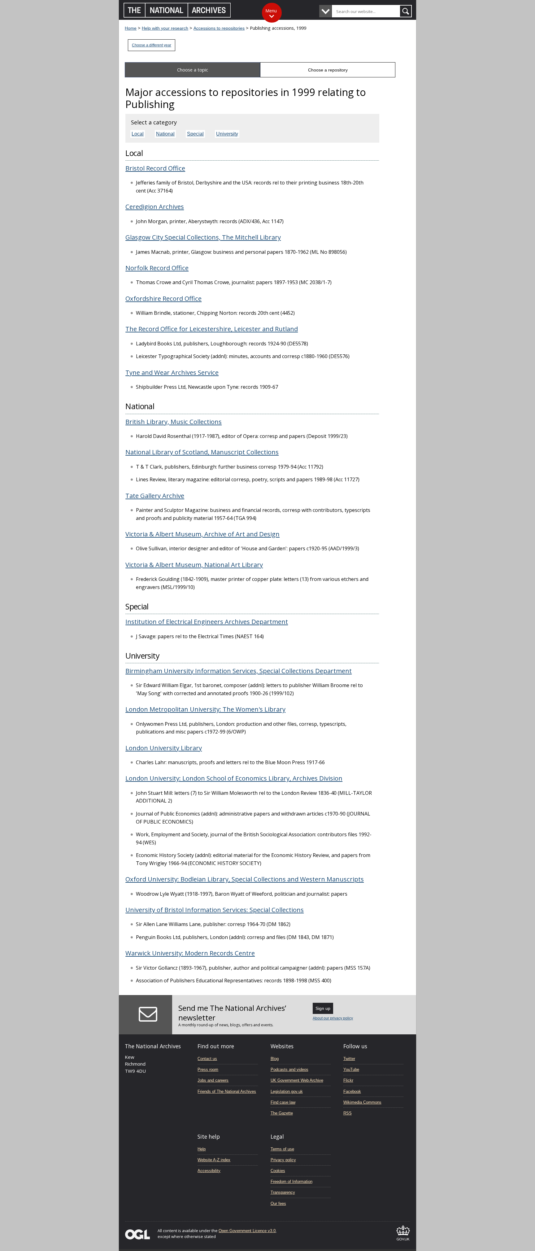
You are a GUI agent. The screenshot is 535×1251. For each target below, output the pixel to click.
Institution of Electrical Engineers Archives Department (206, 621)
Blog (275, 1058)
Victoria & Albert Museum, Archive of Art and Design (202, 534)
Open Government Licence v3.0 (247, 1230)
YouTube (351, 1069)
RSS (347, 1113)
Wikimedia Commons (362, 1102)
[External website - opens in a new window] (403, 1241)
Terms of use (282, 1149)
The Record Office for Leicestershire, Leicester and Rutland (211, 328)
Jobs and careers (213, 1080)
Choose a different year (151, 45)
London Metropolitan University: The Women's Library (205, 709)
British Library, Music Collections (173, 421)
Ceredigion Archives (154, 206)
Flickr (348, 1080)
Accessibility (209, 1170)
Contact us (207, 1058)
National (165, 133)
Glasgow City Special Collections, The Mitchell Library (203, 237)
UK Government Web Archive (297, 1080)
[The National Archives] (177, 16)
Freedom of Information (291, 1181)
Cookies (278, 1170)
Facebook (352, 1091)
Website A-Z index (214, 1160)
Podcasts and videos (289, 1069)
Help (202, 1149)
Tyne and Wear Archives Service (172, 372)
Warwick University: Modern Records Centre (190, 953)
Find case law (283, 1102)
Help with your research (165, 28)
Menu (271, 11)
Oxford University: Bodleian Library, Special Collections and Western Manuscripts (244, 879)
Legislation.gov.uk (287, 1091)
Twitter (349, 1058)
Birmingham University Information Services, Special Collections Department (238, 670)
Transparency (283, 1192)
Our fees (278, 1203)
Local (138, 133)
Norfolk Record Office (157, 267)
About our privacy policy (333, 1018)
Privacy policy (283, 1160)
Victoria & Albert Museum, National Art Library (194, 564)
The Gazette (282, 1113)
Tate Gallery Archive (154, 495)
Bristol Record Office (155, 168)
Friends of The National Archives (227, 1091)
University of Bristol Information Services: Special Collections (214, 909)
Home (131, 28)
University (227, 133)
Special (195, 133)
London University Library (163, 747)
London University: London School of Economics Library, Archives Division (233, 778)
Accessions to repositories (219, 28)
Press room (208, 1069)
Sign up (322, 1008)
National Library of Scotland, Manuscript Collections (202, 452)
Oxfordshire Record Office (163, 298)
